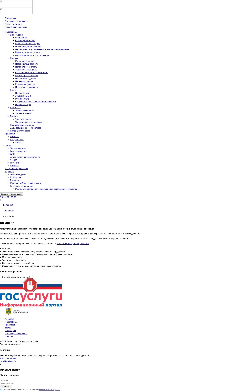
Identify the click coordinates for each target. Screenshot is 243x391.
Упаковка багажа (23, 95)
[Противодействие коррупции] (31, 291)
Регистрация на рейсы (25, 60)
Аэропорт (9, 171)
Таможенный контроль (26, 69)
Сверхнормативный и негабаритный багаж (35, 101)
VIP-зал (13, 159)
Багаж (13, 90)
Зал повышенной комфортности (25, 156)
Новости (9, 336)
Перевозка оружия (24, 81)
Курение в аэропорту (25, 84)
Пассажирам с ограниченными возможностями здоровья (42, 49)
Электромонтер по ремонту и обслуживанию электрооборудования (33, 251)
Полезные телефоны (20, 130)
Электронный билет (24, 110)
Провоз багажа (22, 92)
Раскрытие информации (16, 168)
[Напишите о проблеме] (31, 306)
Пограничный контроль (26, 66)
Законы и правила (24, 113)
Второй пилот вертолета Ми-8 (16, 276)
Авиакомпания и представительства (32, 55)
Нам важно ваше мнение (22, 124)
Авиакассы (15, 107)
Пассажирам (11, 31)
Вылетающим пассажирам (27, 43)
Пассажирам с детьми (25, 78)
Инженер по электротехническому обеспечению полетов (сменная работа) (37, 254)
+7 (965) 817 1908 (81, 243)
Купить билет (21, 37)
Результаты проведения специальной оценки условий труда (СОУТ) (47, 188)
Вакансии (14, 180)
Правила (14, 58)
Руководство (16, 177)
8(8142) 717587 (64, 243)
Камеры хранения (18, 151)
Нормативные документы (27, 87)
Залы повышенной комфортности (26, 127)
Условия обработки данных (49, 389)
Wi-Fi (12, 154)
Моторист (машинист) (12, 257)
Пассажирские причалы (16, 21)
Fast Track (14, 162)
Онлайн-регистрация (25, 40)
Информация (16, 34)
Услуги (8, 145)
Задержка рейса (23, 119)
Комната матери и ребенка (27, 52)
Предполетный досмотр (26, 63)
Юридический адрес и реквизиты (25, 183)
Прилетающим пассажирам (28, 46)
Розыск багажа (22, 98)
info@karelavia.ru (8, 361)
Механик (6, 248)
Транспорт (10, 133)
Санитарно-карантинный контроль (31, 72)
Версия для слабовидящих (11, 194)
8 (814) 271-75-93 (8, 197)
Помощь (14, 116)
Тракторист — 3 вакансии (14, 260)
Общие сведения (18, 174)
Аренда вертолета (13, 24)
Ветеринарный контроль (26, 75)
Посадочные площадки (16, 26)
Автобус (19, 142)
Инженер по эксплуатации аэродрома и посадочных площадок (31, 265)
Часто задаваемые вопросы (28, 122)
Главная (9, 204)
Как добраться (17, 139)
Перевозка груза (23, 104)
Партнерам (10, 18)
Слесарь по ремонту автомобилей (18, 263)
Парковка (14, 136)
